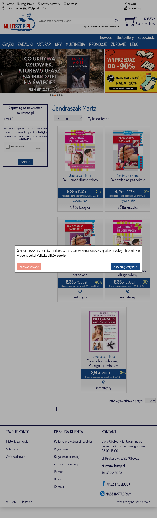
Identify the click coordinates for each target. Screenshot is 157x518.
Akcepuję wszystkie (125, 267)
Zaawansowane (29, 267)
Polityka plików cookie (51, 255)
